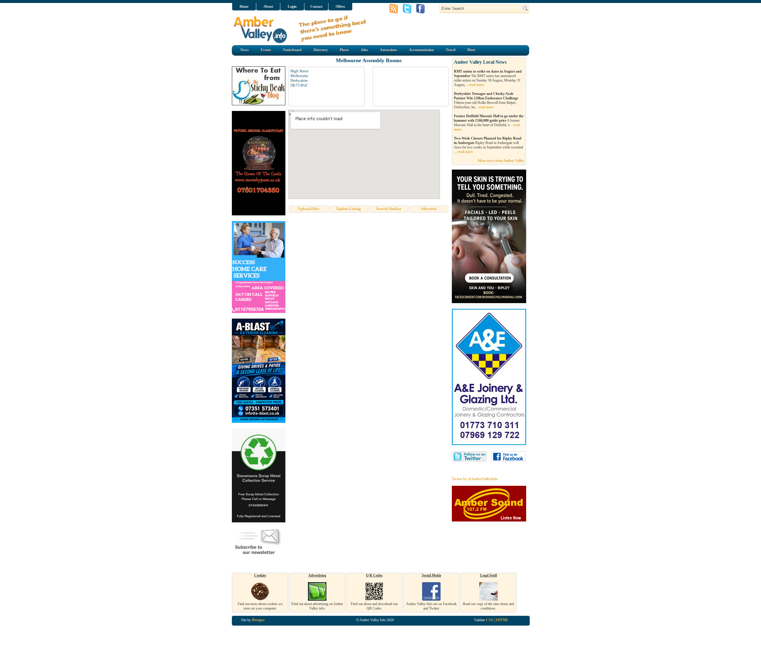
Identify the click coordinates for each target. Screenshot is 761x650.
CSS (489, 620)
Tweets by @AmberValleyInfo (475, 479)
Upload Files (308, 208)
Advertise (429, 208)
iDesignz (258, 620)
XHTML (502, 620)
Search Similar (388, 208)
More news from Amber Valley (501, 161)
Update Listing (348, 208)
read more (476, 85)
